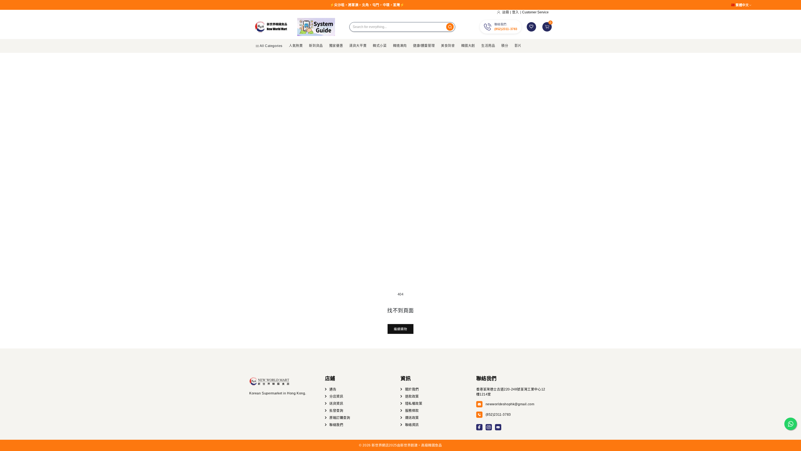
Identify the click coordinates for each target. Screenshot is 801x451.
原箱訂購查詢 (339, 417)
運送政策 (411, 417)
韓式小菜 (380, 45)
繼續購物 (400, 329)
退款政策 (411, 396)
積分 (504, 45)
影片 (518, 45)
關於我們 (411, 389)
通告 (332, 389)
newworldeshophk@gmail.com (510, 404)
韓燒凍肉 (400, 45)
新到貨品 (316, 45)
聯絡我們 (336, 425)
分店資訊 (336, 396)
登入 (515, 12)
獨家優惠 (336, 45)
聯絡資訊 (411, 425)
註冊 (505, 12)
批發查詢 (336, 410)
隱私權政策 (413, 403)
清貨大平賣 (357, 45)
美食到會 (448, 45)
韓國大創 (468, 45)
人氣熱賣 (296, 45)
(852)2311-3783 (505, 29)
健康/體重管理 (424, 45)
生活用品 (488, 45)
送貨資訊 (336, 403)
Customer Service (535, 12)
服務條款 (411, 410)
